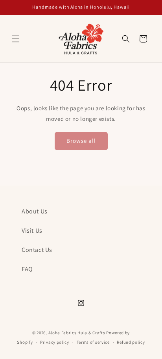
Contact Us (37, 250)
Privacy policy (54, 342)
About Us (35, 211)
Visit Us (32, 230)
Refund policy (131, 342)
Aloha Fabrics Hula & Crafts (76, 332)
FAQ (27, 269)
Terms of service (93, 342)
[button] (15, 38)
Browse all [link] (81, 140)
